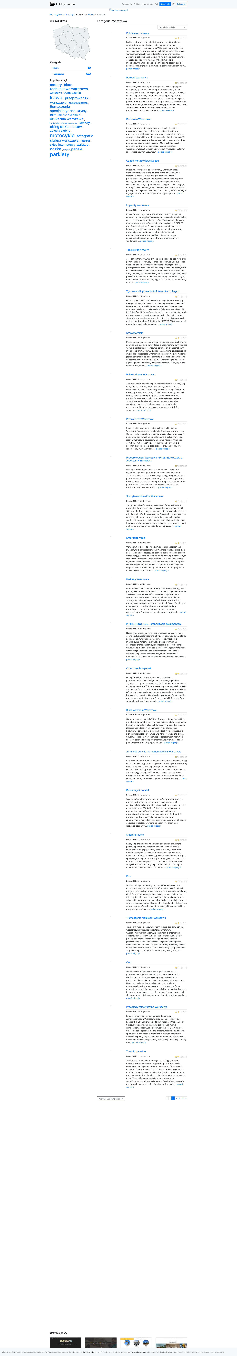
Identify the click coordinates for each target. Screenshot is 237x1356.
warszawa (56, 92)
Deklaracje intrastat (137, 790)
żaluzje (83, 144)
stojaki (66, 149)
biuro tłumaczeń (78, 102)
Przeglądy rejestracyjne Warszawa (146, 1006)
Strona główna (57, 14)
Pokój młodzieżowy (137, 33)
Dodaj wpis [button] (165, 4)
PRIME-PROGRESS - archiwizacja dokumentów (153, 623)
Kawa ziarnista (134, 332)
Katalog (69, 14)
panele (77, 149)
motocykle (63, 135)
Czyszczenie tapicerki (139, 668)
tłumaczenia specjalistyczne (63, 108)
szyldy (82, 111)
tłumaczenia (73, 92)
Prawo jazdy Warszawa (140, 419)
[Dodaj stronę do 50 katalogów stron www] (118, 10)
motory (56, 85)
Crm (128, 962)
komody (85, 123)
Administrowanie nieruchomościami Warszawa (153, 751)
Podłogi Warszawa (137, 77)
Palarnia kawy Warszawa (140, 374)
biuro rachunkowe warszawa (69, 87)
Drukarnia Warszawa (138, 119)
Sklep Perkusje (135, 834)
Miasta (91, 14)
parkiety (59, 154)
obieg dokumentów (66, 127)
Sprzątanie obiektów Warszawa (144, 496)
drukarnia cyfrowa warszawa (64, 123)
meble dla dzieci (70, 115)
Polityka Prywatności (138, 1352)
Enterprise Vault (135, 537)
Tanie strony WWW (137, 249)
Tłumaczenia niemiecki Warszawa (146, 917)
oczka (56, 149)
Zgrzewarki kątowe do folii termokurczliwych (152, 291)
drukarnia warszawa (67, 119)
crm (53, 115)
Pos (128, 876)
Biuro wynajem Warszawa (141, 710)
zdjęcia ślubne (60, 130)
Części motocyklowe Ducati (142, 160)
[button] (156, 4)
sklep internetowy (63, 144)
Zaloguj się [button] (181, 4)
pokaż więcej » (133, 68)
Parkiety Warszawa (137, 579)
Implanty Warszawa (137, 205)
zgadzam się (89, 1352)
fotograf (86, 140)
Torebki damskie (136, 1051)
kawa (57, 97)
